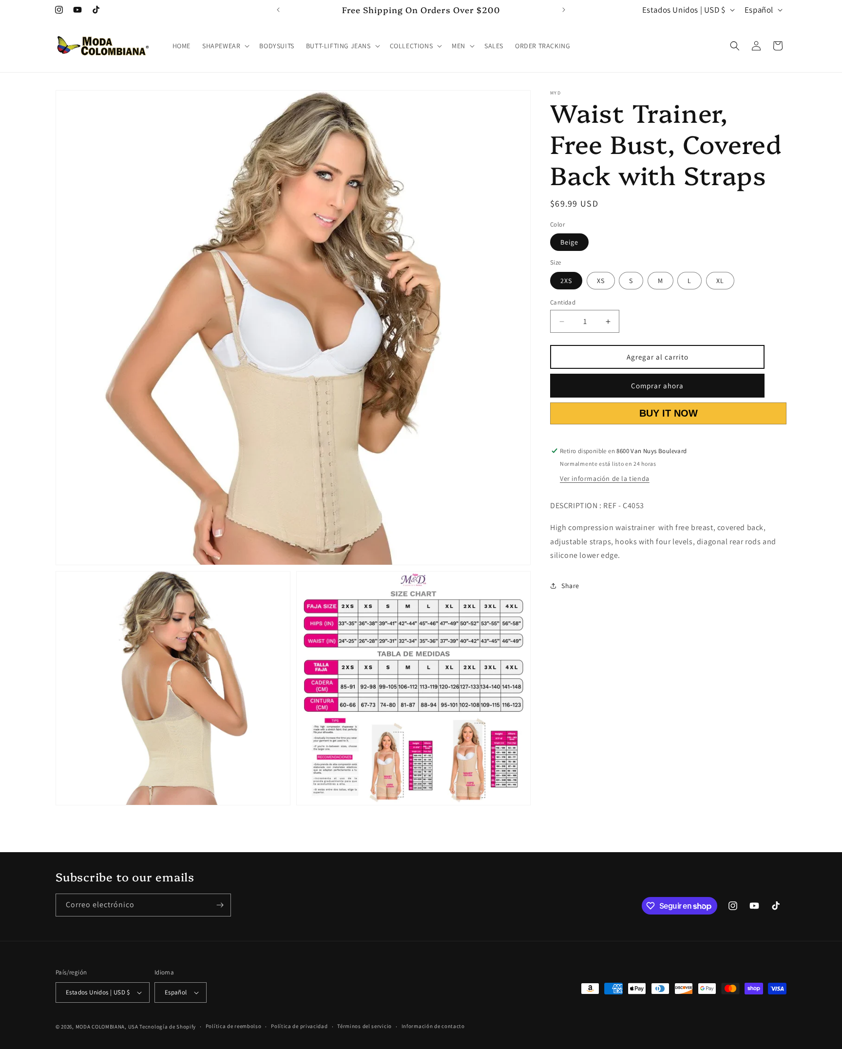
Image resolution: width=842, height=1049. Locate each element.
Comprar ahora (657, 385)
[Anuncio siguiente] (563, 9)
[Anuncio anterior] (278, 9)
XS (601, 280)
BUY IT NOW (668, 413)
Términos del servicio (364, 1026)
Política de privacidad (299, 1026)
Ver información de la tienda (605, 478)
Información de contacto (433, 1026)
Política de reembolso (234, 1026)
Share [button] (570, 585)
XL (720, 280)
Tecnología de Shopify (167, 1026)
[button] (224, 46)
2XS (566, 280)
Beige (569, 242)
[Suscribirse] (219, 905)
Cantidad (562, 302)
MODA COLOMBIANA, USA (107, 1026)
